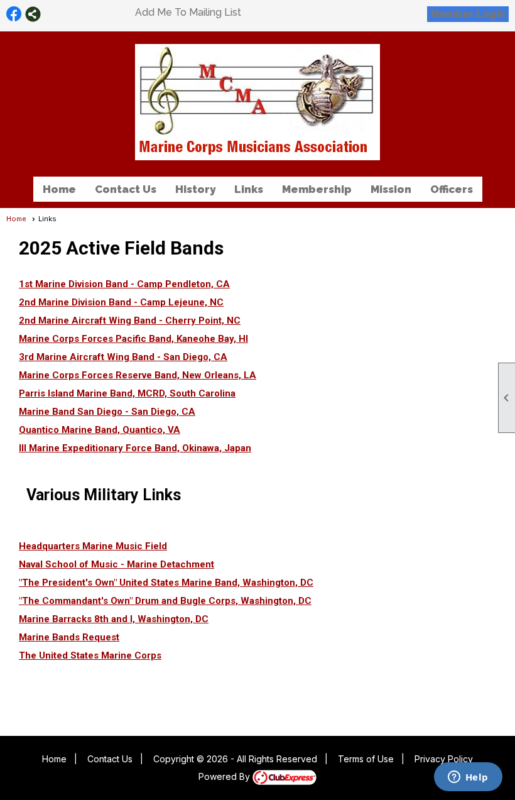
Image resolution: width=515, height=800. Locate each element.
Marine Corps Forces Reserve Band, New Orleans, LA (137, 375)
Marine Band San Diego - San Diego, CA (107, 411)
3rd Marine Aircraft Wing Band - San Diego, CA (123, 357)
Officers (451, 189)
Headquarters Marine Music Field (93, 546)
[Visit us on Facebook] (14, 14)
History (195, 189)
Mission (391, 189)
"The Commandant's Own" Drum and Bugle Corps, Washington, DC (165, 600)
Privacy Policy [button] (444, 758)
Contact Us (125, 189)
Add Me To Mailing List (188, 12)
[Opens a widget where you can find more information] (467, 778)
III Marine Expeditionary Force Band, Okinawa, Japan (135, 448)
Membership (317, 189)
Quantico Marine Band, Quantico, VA (99, 430)
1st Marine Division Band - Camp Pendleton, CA (124, 284)
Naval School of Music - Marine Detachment (116, 564)
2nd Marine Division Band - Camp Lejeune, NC (121, 302)
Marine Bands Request (69, 637)
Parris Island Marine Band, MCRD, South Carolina (127, 393)
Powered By (225, 776)
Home (59, 189)
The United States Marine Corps (90, 655)
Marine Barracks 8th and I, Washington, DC (114, 619)
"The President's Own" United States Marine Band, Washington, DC (166, 582)
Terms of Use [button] (366, 758)
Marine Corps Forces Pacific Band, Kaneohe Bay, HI (133, 338)
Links (248, 189)
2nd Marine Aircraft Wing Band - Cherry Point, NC (130, 320)
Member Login (468, 14)
